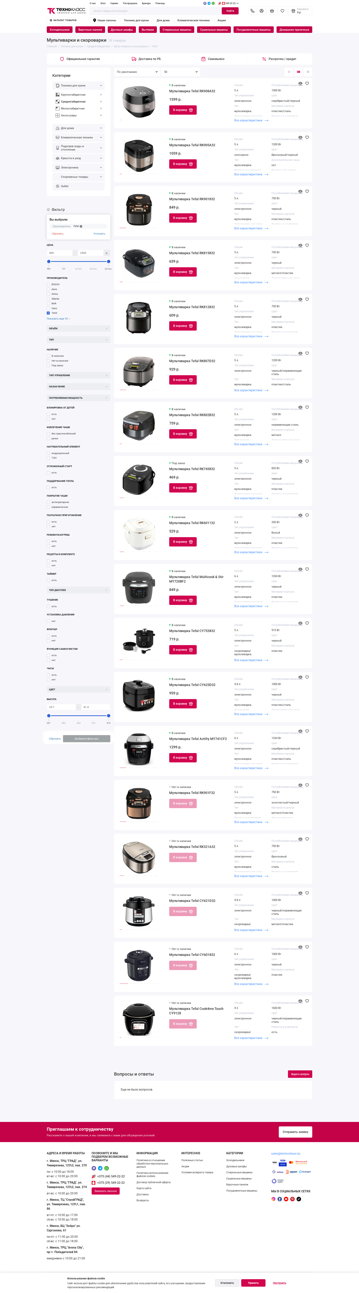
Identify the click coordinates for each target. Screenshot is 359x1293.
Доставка (142, 1194)
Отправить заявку (295, 1132)
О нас (93, 3)
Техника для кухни (136, 20)
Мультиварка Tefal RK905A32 (192, 145)
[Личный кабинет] (261, 11)
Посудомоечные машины (254, 29)
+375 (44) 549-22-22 (111, 1176)
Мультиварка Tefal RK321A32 (192, 847)
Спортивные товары (74, 177)
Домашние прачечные (294, 29)
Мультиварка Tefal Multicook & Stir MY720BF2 (196, 579)
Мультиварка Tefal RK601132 (192, 523)
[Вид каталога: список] (298, 72)
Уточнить (99, 233)
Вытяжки (148, 29)
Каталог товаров (64, 20)
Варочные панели (90, 29)
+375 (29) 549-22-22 (111, 1182)
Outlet (64, 186)
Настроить (279, 1282)
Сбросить (58, 233)
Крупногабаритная (73, 94)
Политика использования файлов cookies (152, 1174)
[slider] (49, 261)
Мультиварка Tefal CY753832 (192, 631)
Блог (103, 3)
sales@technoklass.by (285, 1153)
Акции (221, 20)
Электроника (69, 167)
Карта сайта (143, 1188)
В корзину (180, 110)
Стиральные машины (177, 29)
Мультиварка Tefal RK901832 (192, 199)
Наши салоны (107, 20)
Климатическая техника (193, 20)
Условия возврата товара (197, 1172)
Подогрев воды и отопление (72, 148)
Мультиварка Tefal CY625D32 (192, 685)
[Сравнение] (272, 11)
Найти (230, 10)
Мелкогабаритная (73, 108)
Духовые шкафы (122, 29)
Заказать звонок (105, 1191)
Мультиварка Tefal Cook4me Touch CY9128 (196, 1011)
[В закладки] (307, 83)
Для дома (163, 20)
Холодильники (60, 29)
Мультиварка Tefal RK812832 (192, 307)
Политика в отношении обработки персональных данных (152, 1163)
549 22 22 (230, 3)
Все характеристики (248, 120)
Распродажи (130, 3)
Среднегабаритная (73, 101)
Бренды (146, 3)
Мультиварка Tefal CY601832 (192, 955)
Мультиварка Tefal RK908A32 (192, 91)
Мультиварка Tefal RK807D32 (192, 361)
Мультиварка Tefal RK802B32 (192, 415)
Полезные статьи (192, 1160)
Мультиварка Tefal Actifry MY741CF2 (198, 739)
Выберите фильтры (87, 738)
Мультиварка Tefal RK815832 (192, 253)
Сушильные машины (214, 29)
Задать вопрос (300, 1074)
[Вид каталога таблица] (308, 72)
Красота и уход (71, 158)
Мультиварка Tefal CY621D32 (192, 901)
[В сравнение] (300, 83)
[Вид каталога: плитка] (289, 72)
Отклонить (227, 1282)
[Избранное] (282, 11)
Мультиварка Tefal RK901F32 (192, 793)
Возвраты (142, 1200)
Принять (253, 1282)
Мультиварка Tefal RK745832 (192, 469)
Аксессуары (69, 115)
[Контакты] (252, 11)
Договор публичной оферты (153, 1182)
